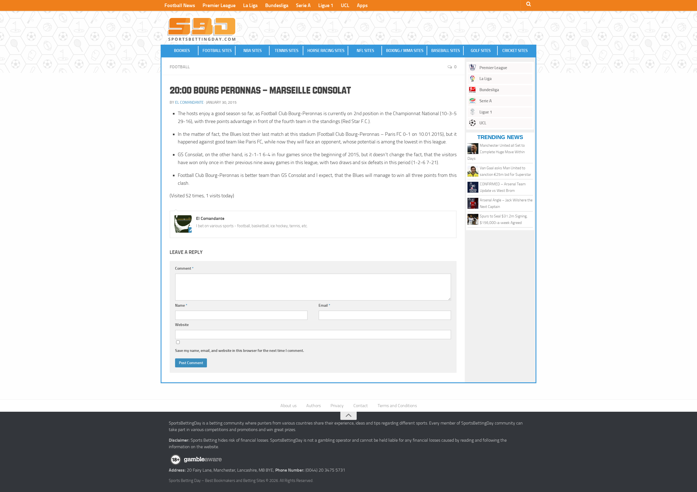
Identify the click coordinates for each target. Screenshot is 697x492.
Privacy (337, 405)
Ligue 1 (325, 5)
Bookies (182, 50)
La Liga (250, 5)
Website (182, 324)
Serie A (303, 5)
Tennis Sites (286, 50)
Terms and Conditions (397, 405)
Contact (360, 405)
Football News (179, 5)
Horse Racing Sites (325, 50)
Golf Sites (481, 50)
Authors (313, 405)
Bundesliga (276, 5)
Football (180, 66)
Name (181, 305)
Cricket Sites (515, 50)
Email (324, 305)
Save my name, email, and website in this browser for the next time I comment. (239, 350)
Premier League (219, 5)
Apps (362, 5)
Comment (184, 268)
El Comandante (189, 102)
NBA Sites (252, 50)
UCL (345, 5)
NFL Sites (365, 50)
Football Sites (217, 50)
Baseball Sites (445, 50)
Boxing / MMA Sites (404, 50)
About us (288, 405)
